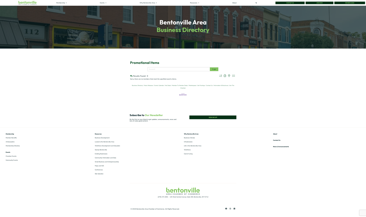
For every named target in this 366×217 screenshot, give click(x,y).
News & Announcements (281, 146)
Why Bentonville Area (191, 134)
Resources (98, 134)
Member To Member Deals (180, 85)
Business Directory (137, 85)
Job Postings (201, 85)
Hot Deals (168, 85)
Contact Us (209, 85)
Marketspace (192, 85)
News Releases (148, 85)
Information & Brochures (221, 85)
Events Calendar (159, 85)
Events (8, 152)
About (275, 134)
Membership (10, 134)
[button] (61, 3)
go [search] (215, 69)
